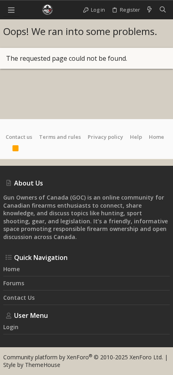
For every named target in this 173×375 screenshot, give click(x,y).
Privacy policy (105, 136)
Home (156, 136)
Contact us (19, 136)
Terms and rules (60, 136)
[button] (11, 9)
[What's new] (149, 9)
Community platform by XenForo (83, 357)
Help (136, 136)
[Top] (5, 149)
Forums (13, 283)
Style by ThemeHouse (31, 365)
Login (11, 327)
